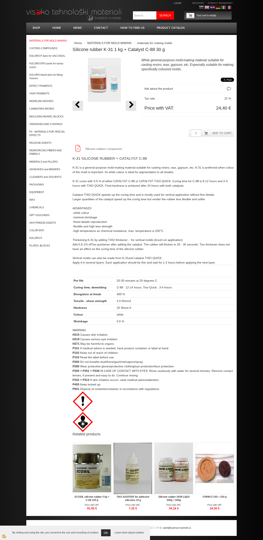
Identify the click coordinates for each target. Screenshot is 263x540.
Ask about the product (158, 88)
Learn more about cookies (129, 532)
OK (106, 532)
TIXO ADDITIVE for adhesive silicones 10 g (133, 498)
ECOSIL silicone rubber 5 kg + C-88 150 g (92, 498)
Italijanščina (223, 7)
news (77, 28)
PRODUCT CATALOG (171, 28)
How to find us (132, 28)
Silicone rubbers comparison (103, 148)
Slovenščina (201, 7)
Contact (101, 28)
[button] (131, 106)
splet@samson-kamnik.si (177, 527)
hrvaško (212, 7)
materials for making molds (154, 43)
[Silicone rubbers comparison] (78, 148)
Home (56, 28)
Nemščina (218, 7)
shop (36, 28)
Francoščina (229, 7)
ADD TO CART (222, 133)
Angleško (207, 7)
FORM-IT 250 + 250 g (215, 496)
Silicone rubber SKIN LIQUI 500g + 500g (173, 498)
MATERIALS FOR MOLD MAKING (109, 43)
